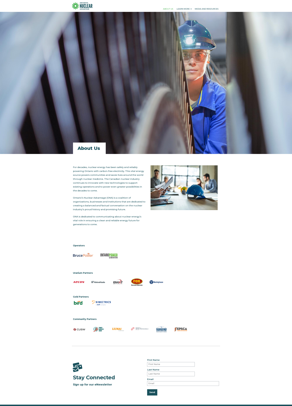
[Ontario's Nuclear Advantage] (82, 5)
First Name (153, 360)
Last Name (153, 369)
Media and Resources (206, 9)
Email (150, 379)
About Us (168, 9)
